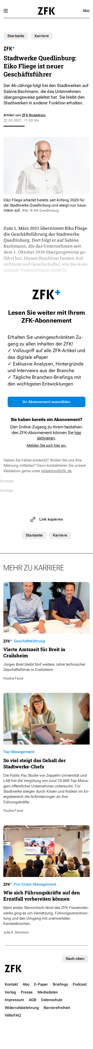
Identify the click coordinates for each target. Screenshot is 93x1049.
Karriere (42, 36)
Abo (86, 10)
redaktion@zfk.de (56, 471)
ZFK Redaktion (34, 115)
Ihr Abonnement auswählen (47, 402)
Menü (6, 10)
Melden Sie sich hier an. (47, 445)
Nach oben (75, 958)
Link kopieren (51, 519)
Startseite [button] (46, 11)
